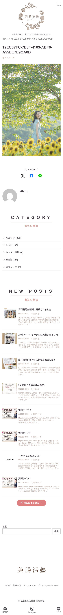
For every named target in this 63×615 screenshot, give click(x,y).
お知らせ (10, 237)
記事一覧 (17, 585)
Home (5, 38)
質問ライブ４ (24, 409)
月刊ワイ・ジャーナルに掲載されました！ (39, 334)
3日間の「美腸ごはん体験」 (32, 384)
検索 (4, 526)
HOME (8, 585)
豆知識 (9, 259)
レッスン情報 (12, 252)
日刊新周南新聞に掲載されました (34, 309)
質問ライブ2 (24, 478)
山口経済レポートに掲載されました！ (37, 359)
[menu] (58, 3)
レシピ (9, 244)
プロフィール (29, 585)
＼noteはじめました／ (29, 455)
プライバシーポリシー (47, 585)
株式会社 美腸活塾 (35, 600)
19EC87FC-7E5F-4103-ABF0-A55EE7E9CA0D (32, 38)
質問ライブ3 (24, 432)
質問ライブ (11, 266)
